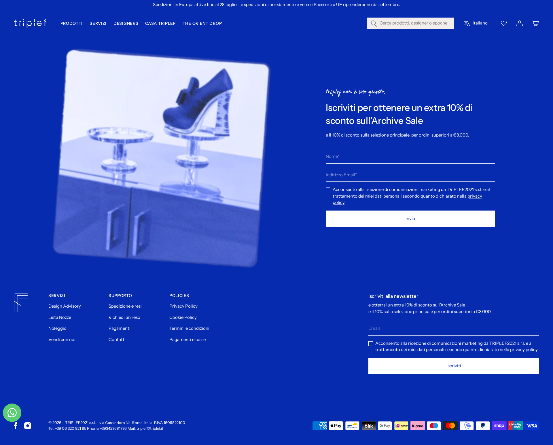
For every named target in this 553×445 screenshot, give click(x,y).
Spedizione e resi (125, 306)
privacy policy (523, 349)
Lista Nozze (59, 317)
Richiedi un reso (124, 317)
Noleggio (57, 328)
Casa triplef (160, 23)
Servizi (98, 23)
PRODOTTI (71, 23)
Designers (125, 23)
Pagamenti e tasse (187, 339)
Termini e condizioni (189, 328)
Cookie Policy (183, 317)
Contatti (117, 339)
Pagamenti (119, 328)
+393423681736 (113, 428)
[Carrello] (535, 23)
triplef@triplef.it (150, 428)
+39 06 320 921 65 (70, 428)
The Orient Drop (202, 23)
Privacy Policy (183, 306)
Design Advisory (64, 306)
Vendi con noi (61, 339)
